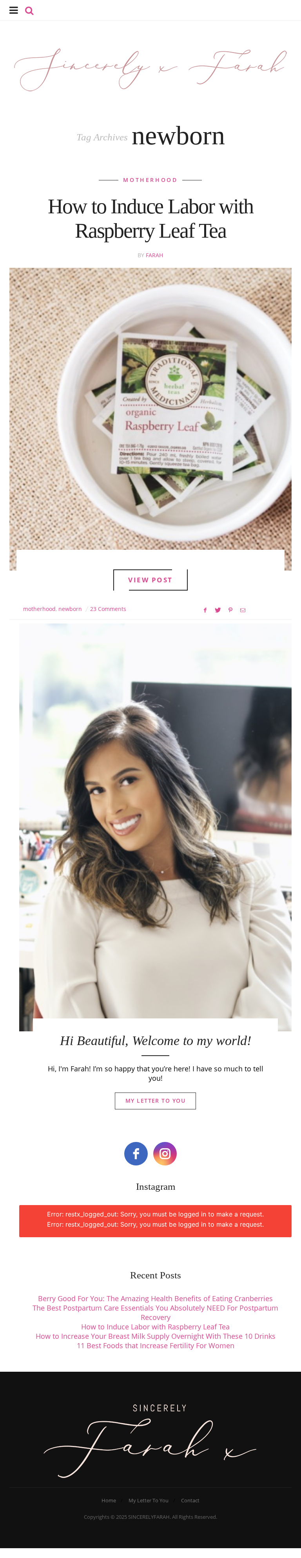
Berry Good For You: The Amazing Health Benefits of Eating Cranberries (155, 1298)
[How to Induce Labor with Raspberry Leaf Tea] (150, 419)
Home (109, 1500)
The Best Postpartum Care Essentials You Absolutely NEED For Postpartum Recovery (155, 1312)
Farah (154, 255)
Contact (190, 1500)
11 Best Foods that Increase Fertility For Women (155, 1345)
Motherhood (150, 180)
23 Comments (108, 609)
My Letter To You (155, 1100)
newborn (70, 609)
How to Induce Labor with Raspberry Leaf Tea (155, 1326)
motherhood (39, 609)
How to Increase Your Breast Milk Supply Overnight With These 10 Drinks (156, 1336)
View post (150, 579)
